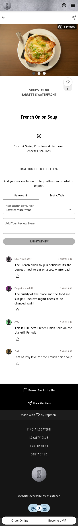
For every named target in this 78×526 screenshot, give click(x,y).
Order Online (19, 521)
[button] (4, 17)
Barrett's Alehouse (39, 474)
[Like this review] (18, 276)
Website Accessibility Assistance (39, 496)
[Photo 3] (44, 73)
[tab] (21, 195)
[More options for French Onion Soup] (67, 82)
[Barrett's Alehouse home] (19, 5)
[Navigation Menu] (73, 5)
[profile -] (64, 5)
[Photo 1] (33, 73)
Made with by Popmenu (30, 414)
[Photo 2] (39, 73)
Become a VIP (57, 521)
